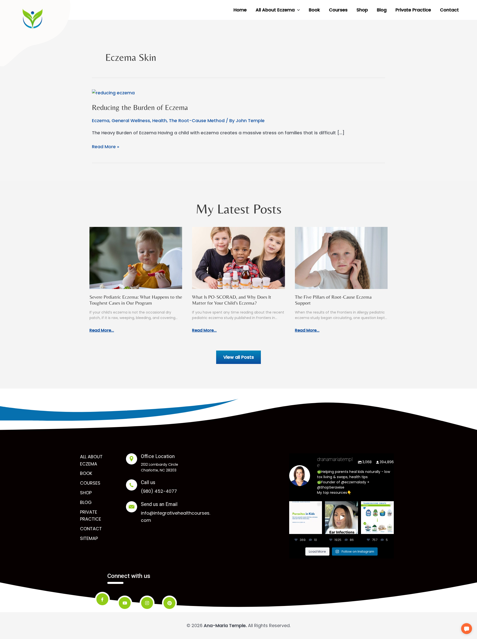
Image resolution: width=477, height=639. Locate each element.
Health (159, 120)
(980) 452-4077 (159, 491)
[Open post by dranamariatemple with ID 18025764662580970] (341, 517)
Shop (86, 493)
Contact (91, 529)
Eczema (100, 120)
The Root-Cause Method (197, 120)
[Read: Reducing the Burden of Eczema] (113, 92)
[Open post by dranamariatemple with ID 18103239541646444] (377, 517)
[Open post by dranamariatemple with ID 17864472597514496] (305, 517)
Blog (86, 502)
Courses (90, 483)
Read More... (101, 330)
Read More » (105, 146)
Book (86, 473)
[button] (297, 10)
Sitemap (89, 538)
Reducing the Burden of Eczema (140, 107)
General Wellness (131, 120)
